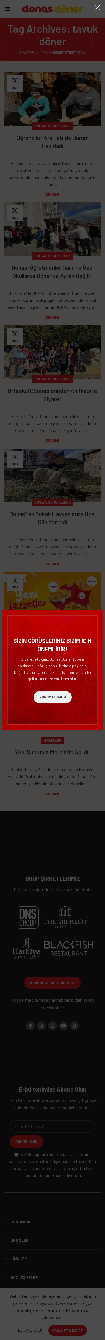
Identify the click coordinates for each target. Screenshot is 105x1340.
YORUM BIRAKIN (52, 697)
